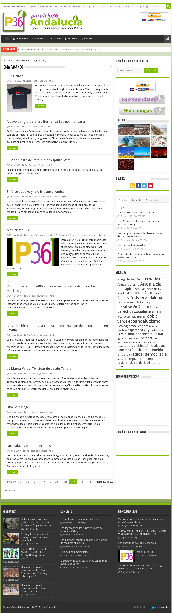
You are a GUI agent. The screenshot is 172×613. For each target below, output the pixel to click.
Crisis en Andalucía (146, 298)
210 (36, 481)
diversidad (142, 317)
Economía (144, 326)
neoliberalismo (124, 346)
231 (65, 481)
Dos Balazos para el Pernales (29, 446)
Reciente (136, 200)
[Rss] (137, 7)
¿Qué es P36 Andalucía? (41, 6)
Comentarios (153, 200)
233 (81, 481)
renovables (122, 359)
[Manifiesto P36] (126, 556)
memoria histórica (140, 342)
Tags (121, 207)
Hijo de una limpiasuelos (131, 245)
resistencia (125, 363)
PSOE (147, 350)
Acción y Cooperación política (41, 235)
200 (28, 481)
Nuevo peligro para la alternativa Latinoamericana (46, 122)
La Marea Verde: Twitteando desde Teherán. (40, 369)
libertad (145, 338)
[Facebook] (141, 7)
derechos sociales (132, 311)
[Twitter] (143, 7)
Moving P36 (88, 6)
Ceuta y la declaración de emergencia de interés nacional (35, 537)
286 (139, 538)
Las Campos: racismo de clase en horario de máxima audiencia (140, 235)
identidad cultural (149, 334)
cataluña (157, 293)
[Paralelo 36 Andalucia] (43, 21)
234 (89, 481)
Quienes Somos (62, 6)
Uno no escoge (18, 407)
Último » (10, 490)
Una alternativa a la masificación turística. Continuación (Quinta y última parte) (59, 49)
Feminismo (72, 38)
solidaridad (142, 362)
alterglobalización (128, 279)
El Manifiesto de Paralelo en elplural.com (39, 160)
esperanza (135, 330)
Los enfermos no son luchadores (136, 212)
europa (147, 330)
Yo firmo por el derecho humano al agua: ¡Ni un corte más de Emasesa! (141, 567)
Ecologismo (126, 326)
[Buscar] (168, 6)
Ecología (57, 38)
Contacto (102, 6)
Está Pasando (32, 81)
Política (138, 349)
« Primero (10, 481)
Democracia (40, 38)
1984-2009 (15, 76)
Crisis (123, 297)
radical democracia (149, 354)
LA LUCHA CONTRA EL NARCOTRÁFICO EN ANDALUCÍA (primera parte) (33, 554)
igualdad (122, 338)
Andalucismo (22, 38)
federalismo (157, 330)
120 (137, 572)
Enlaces (76, 6)
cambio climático (139, 293)
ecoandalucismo (144, 321)
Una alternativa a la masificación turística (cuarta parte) (33, 588)
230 (57, 481)
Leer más (40, 106)
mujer (152, 343)
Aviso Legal (115, 6)
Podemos (124, 350)
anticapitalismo (129, 289)
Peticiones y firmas (87, 235)
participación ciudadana (149, 345)
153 (103, 235)
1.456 (141, 526)
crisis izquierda (128, 302)
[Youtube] (147, 7)
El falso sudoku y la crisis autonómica (35, 192)
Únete (126, 6)
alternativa (150, 278)
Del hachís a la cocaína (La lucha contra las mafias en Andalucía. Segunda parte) (36, 522)
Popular (122, 200)
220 (44, 481)
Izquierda (89, 38)
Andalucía (151, 284)
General (43, 81)
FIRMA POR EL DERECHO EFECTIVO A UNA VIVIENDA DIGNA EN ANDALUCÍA (142, 533)
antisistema (149, 289)
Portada (7, 38)
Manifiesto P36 (18, 230)
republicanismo (141, 359)
